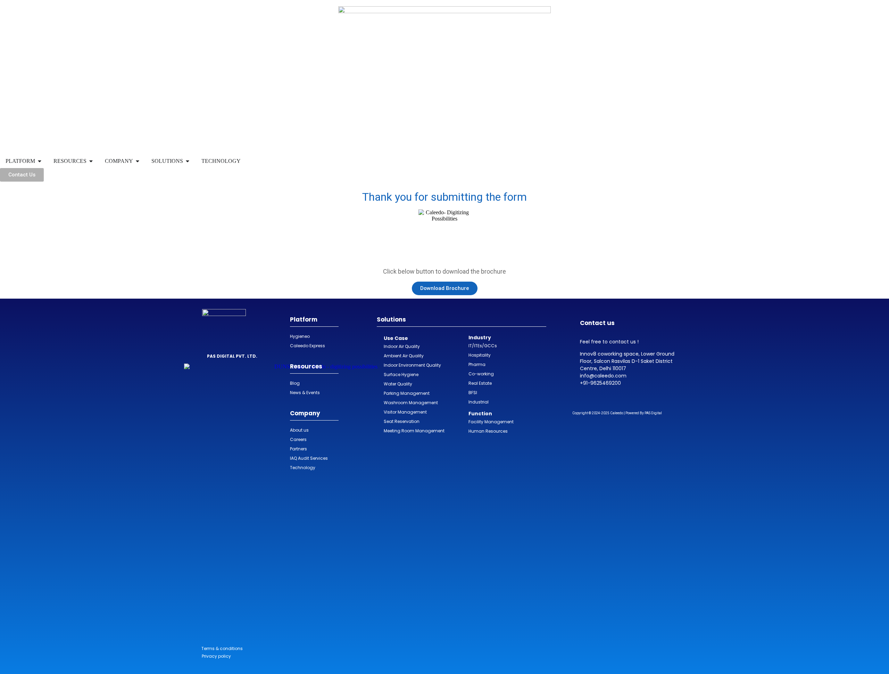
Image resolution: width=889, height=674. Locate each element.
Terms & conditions (222, 648)
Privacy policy (216, 656)
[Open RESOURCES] (91, 161)
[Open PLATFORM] (39, 161)
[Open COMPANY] (137, 161)
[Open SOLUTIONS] (187, 161)
